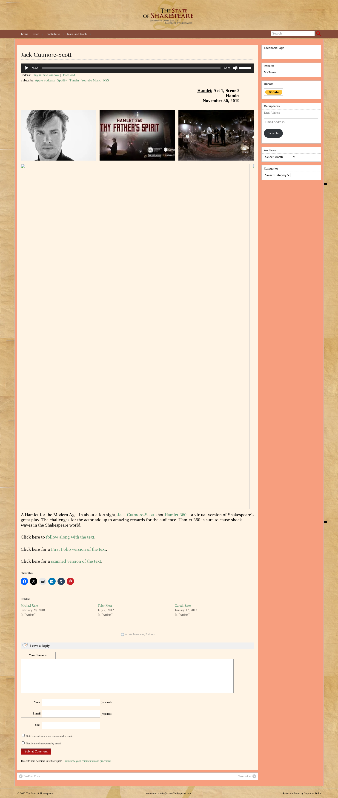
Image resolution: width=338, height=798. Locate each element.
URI (37, 725)
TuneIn (74, 80)
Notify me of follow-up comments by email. (49, 736)
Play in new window (45, 75)
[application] (137, 68)
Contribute (53, 34)
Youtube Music (91, 80)
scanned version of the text (76, 561)
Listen (35, 34)
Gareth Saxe (183, 605)
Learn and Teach (77, 34)
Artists (128, 634)
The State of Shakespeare (39, 793)
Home (24, 34)
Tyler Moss (105, 605)
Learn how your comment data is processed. (87, 761)
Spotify (62, 80)
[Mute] (235, 68)
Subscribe (273, 133)
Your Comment (38, 655)
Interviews (138, 634)
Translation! (245, 776)
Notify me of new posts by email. (43, 743)
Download (68, 75)
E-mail (36, 713)
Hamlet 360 (175, 514)
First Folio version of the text (78, 549)
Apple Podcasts (45, 80)
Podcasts (150, 634)
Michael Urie (29, 605)
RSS (106, 80)
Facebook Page (274, 48)
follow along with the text (70, 536)
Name (37, 702)
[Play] (26, 68)
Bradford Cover (32, 776)
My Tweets (270, 72)
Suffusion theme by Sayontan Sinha (302, 793)
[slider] (245, 67)
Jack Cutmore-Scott (46, 54)
